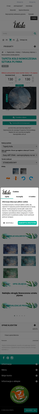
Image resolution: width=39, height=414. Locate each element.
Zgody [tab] (7, 196)
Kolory (18, 52)
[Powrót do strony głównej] (2, 52)
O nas (9, 6)
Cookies (34, 18)
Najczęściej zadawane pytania (15, 14)
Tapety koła (10, 52)
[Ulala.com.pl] (19, 24)
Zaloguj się (23, 40)
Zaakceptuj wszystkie (27, 223)
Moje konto (7, 375)
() (7, 40)
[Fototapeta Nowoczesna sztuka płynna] (28, 249)
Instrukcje (29, 6)
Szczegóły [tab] (19, 196)
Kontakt (31, 14)
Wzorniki (13, 10)
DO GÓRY (29, 410)
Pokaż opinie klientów (12, 335)
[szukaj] (34, 33)
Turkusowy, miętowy (28, 52)
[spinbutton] (10, 79)
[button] (16, 78)
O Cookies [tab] (32, 196)
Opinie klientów (24, 10)
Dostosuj (9, 223)
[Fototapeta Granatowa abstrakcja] (10, 249)
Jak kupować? (18, 6)
